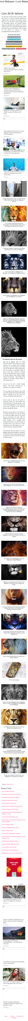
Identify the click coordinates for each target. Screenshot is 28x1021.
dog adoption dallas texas (8, 49)
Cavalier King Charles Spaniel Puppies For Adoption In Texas (12, 813)
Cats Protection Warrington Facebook (11, 833)
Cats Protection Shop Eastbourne (10, 850)
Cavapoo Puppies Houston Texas (10, 809)
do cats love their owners (14, 34)
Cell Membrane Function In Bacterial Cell (12, 853)
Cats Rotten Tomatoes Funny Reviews (11, 794)
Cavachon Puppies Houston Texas (10, 827)
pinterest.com (10, 784)
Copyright (14, 1018)
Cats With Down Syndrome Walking (10, 797)
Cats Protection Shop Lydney (9, 803)
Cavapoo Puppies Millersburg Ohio (10, 844)
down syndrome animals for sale (14, 44)
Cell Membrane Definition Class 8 (10, 841)
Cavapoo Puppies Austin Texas (9, 800)
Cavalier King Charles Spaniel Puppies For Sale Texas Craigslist (13, 820)
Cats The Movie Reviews (8, 791)
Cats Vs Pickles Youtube (8, 824)
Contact (12, 1016)
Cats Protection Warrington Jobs (10, 817)
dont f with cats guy (21, 49)
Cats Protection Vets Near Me (9, 847)
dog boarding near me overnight (14, 46)
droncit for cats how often (14, 37)
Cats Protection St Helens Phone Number (12, 806)
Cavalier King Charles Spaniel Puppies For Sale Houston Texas (13, 837)
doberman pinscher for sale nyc (14, 41)
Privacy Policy (20, 1016)
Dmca (6, 1016)
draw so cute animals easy (14, 39)
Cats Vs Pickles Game (7, 830)
